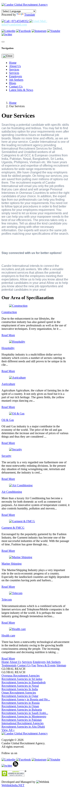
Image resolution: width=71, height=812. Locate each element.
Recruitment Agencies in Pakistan (22, 719)
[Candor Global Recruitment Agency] (25, 4)
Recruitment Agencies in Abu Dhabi (23, 726)
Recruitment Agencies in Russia (21, 702)
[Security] (15, 449)
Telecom (7, 599)
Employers (15, 76)
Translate (29, 14)
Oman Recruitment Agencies (19, 692)
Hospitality (8, 348)
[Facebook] (23, 31)
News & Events (46, 665)
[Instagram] (39, 31)
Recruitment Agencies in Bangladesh (24, 682)
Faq (33, 665)
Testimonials (9, 665)
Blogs (12, 83)
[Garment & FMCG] (22, 521)
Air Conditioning (12, 491)
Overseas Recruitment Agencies (21, 675)
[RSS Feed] (15, 765)
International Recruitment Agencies (23, 723)
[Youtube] (53, 31)
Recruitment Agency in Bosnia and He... (26, 699)
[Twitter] (7, 34)
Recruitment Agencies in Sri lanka (22, 679)
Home (12, 62)
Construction (9, 312)
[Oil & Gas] (16, 413)
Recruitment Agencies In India (20, 689)
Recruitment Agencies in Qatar (20, 696)
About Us (15, 66)
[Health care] (17, 629)
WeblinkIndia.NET (13, 785)
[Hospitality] (17, 341)
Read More (8, 335)
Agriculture (8, 384)
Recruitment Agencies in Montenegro (24, 716)
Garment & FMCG (13, 527)
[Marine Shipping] (20, 557)
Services (14, 69)
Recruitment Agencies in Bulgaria (22, 709)
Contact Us (16, 86)
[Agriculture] (17, 377)
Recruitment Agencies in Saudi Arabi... (25, 713)
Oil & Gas (8, 420)
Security (6, 455)
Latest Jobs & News (21, 90)
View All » (8, 730)
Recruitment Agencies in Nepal (20, 685)
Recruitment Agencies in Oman (20, 706)
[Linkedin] (8, 31)
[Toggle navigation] (3, 41)
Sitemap (61, 665)
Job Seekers (16, 79)
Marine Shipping (12, 563)
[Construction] (18, 305)
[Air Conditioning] (21, 485)
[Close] (8, 56)
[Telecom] (15, 593)
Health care (8, 635)
